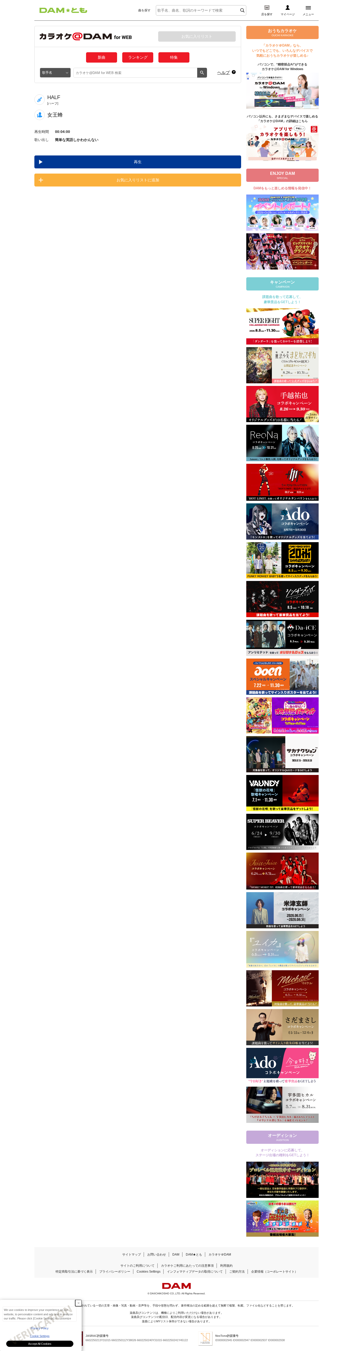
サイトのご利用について (137, 1265)
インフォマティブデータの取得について (195, 1271)
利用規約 (226, 1265)
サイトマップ (131, 1254)
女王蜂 (55, 115)
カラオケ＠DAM (220, 1254)
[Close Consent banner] (78, 1303)
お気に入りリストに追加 (138, 180)
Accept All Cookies (39, 1343)
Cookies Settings (148, 1271)
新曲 (101, 57)
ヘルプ (223, 72)
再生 (138, 162)
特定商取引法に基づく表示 (74, 1271)
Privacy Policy (40, 1328)
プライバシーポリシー (114, 1271)
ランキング (138, 57)
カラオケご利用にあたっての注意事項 (187, 1265)
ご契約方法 (237, 1271)
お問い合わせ (156, 1254)
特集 (174, 57)
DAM (175, 1254)
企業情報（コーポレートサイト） (274, 1271)
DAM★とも (194, 1254)
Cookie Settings (40, 1336)
